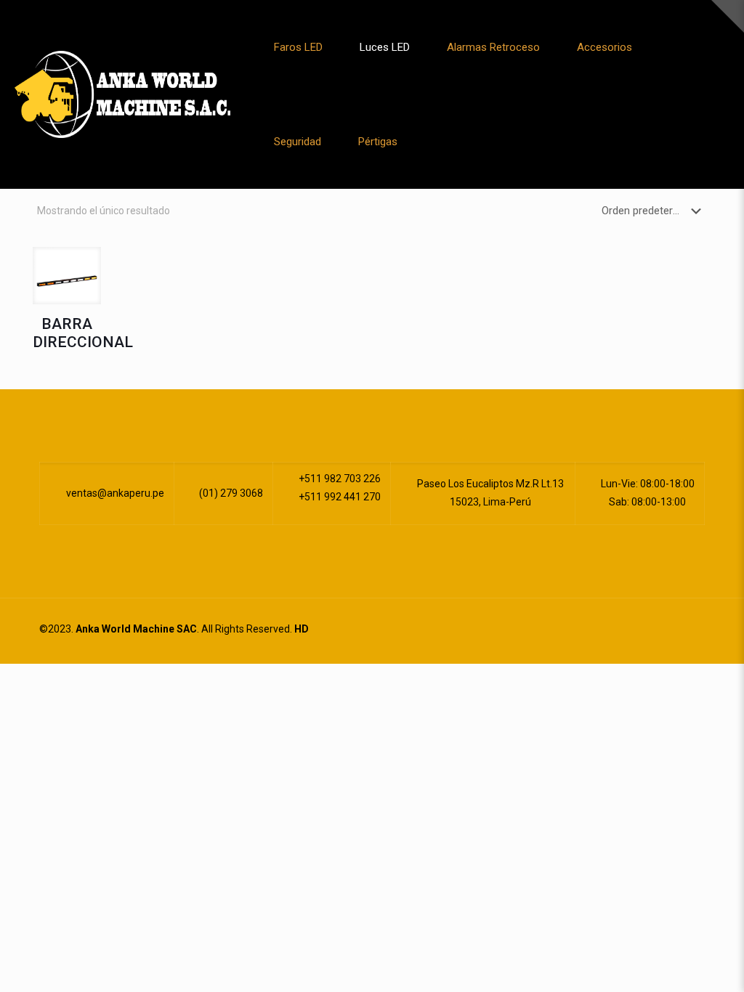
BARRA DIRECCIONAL (83, 333)
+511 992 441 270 (338, 497)
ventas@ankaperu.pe (114, 493)
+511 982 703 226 (338, 478)
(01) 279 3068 (230, 493)
